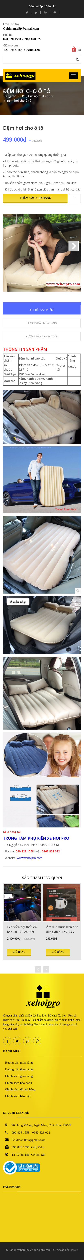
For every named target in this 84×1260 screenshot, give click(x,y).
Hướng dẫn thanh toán (19, 1069)
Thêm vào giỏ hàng (35, 197)
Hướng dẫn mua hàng (19, 1062)
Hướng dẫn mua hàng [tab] (42, 323)
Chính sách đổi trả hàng (20, 1089)
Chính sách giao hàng (19, 1076)
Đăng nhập (36, 6)
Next (74, 246)
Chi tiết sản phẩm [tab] (41, 310)
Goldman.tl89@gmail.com (21, 28)
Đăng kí (50, 6)
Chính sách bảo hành (18, 1082)
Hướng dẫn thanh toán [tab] (42, 336)
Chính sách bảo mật (17, 1096)
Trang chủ (10, 96)
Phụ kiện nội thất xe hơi (37, 96)
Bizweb (74, 1250)
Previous (10, 246)
